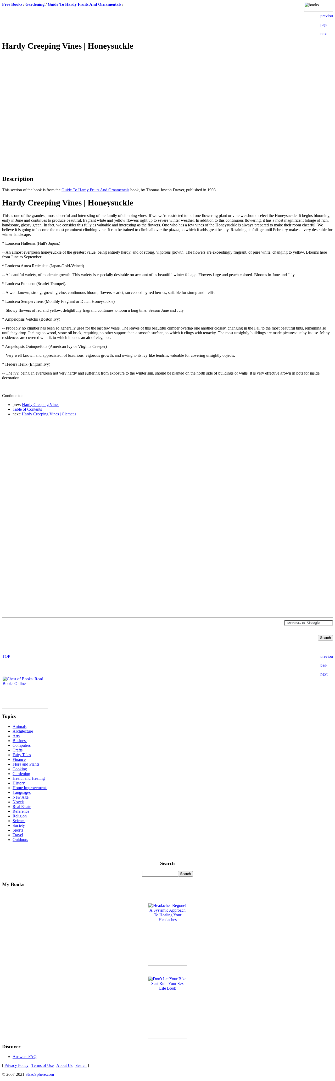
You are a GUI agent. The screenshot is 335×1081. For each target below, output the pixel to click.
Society (19, 825)
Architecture (23, 731)
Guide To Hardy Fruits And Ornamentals (95, 190)
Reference (21, 811)
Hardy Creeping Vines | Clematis (49, 414)
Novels (18, 802)
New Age (21, 797)
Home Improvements (30, 787)
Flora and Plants (26, 764)
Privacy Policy (16, 1065)
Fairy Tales (22, 755)
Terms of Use (42, 1065)
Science (19, 820)
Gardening (21, 773)
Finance (19, 759)
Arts (16, 736)
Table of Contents (27, 409)
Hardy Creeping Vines (40, 404)
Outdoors (20, 839)
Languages (22, 792)
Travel (18, 835)
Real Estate (22, 806)
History (19, 783)
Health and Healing (29, 778)
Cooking (20, 769)
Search (81, 1065)
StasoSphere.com (39, 1074)
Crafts (18, 750)
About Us (64, 1065)
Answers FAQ (25, 1056)
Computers (22, 745)
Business (20, 740)
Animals (19, 726)
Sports (18, 830)
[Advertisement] (167, 93)
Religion (20, 816)
